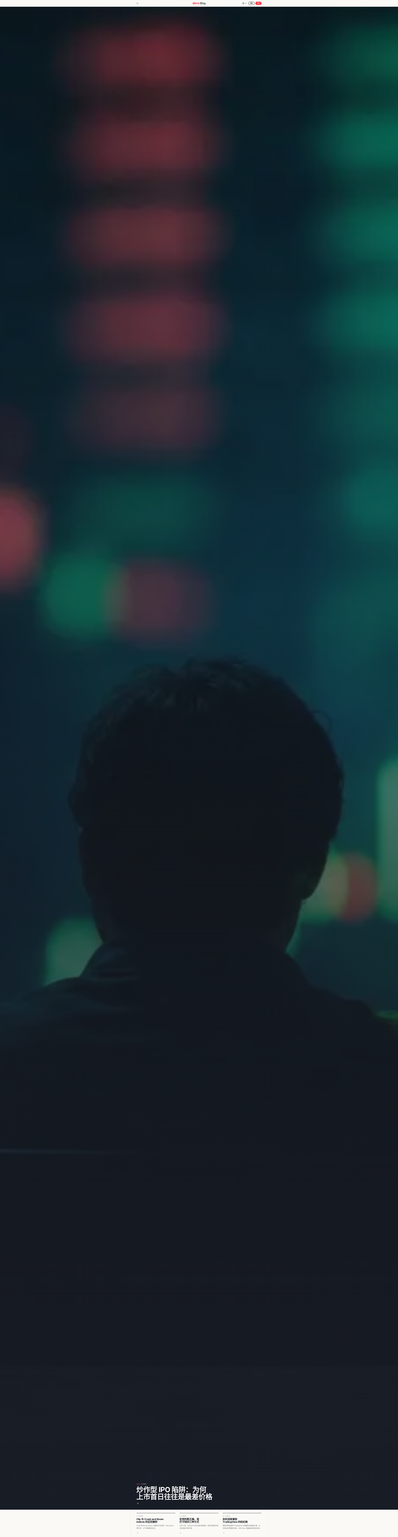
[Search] (137, 3)
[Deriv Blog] (199, 3)
